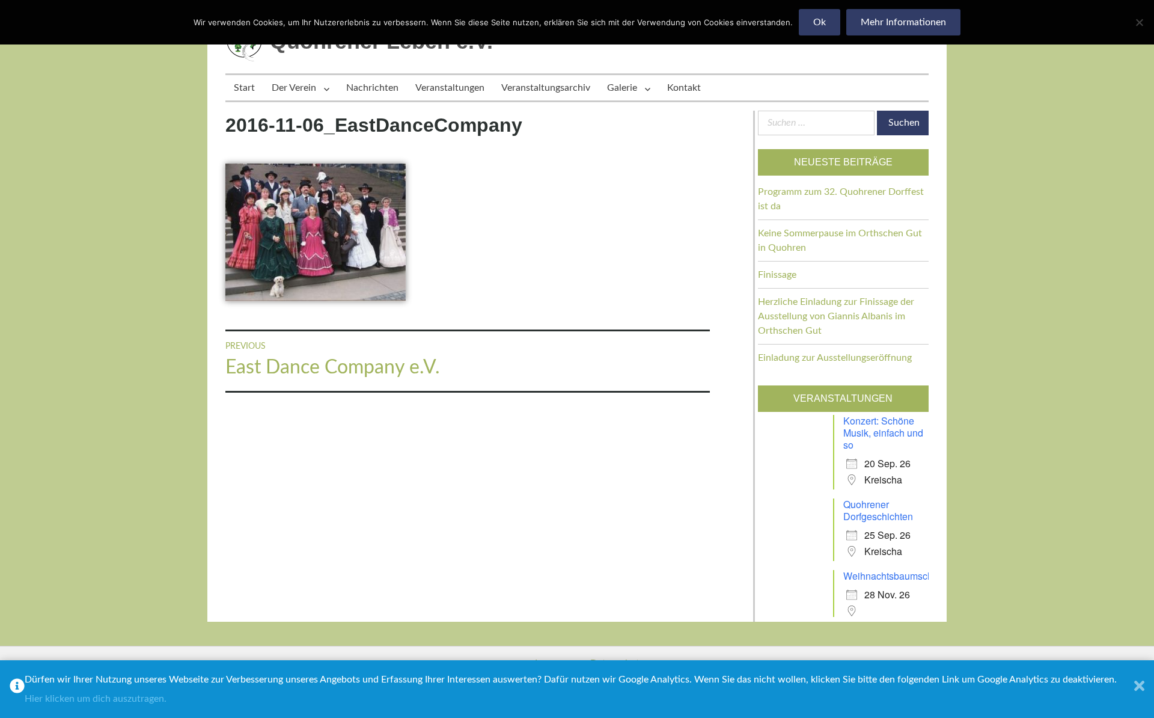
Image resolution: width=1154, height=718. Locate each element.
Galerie (622, 88)
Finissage (777, 275)
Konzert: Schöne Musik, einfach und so (883, 433)
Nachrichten (372, 88)
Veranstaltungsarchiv (545, 88)
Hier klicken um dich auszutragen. (95, 699)
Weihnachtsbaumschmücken (904, 576)
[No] (1139, 22)
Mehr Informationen (903, 22)
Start (244, 88)
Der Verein (294, 88)
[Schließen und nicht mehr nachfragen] (1139, 689)
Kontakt (684, 88)
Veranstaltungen (449, 88)
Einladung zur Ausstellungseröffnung (835, 358)
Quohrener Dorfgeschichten (878, 510)
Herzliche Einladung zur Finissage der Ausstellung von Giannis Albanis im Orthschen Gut (836, 316)
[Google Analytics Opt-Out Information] (17, 689)
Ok (819, 22)
